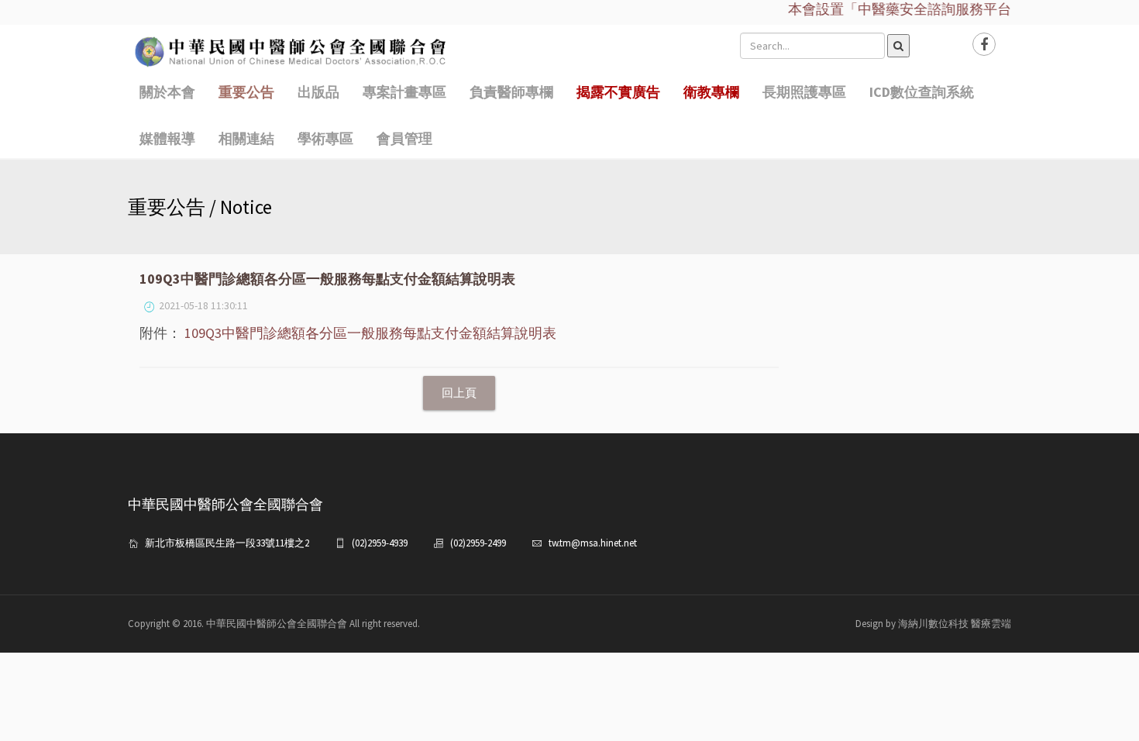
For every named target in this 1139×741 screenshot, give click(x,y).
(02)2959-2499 (478, 543)
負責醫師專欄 (511, 92)
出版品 (318, 92)
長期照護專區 (804, 92)
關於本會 (167, 92)
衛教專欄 (711, 92)
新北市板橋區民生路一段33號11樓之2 (227, 543)
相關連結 (246, 138)
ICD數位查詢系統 (921, 92)
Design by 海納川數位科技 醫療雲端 (933, 623)
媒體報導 (167, 138)
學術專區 (325, 138)
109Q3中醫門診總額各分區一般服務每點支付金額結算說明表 (370, 333)
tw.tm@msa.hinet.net (593, 543)
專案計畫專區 (404, 92)
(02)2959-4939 (380, 543)
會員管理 (404, 138)
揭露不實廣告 (618, 92)
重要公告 (246, 92)
